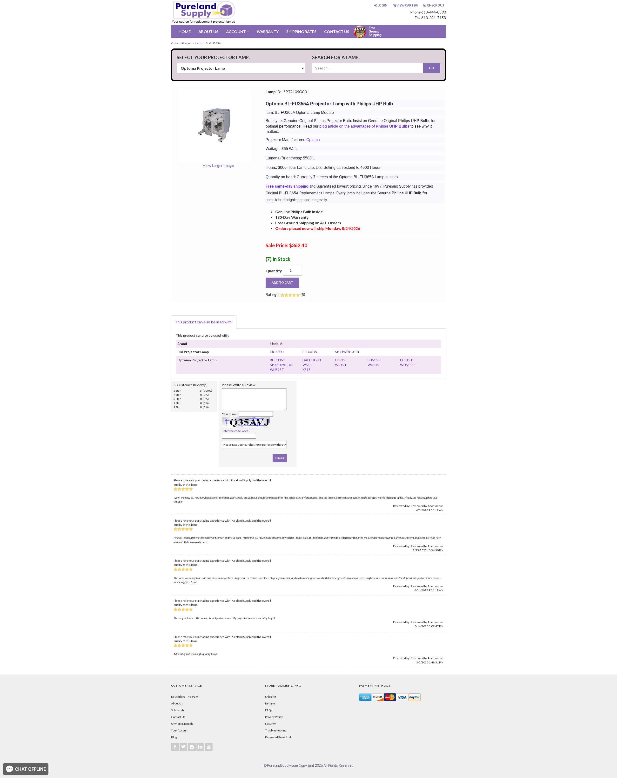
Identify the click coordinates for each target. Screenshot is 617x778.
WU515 (373, 365)
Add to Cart (282, 283)
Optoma (313, 140)
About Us (177, 703)
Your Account (179, 730)
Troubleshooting (275, 730)
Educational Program (184, 696)
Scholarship (178, 710)
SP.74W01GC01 (347, 352)
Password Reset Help (278, 737)
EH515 (340, 360)
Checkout (435, 5)
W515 (307, 365)
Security (270, 723)
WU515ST (408, 365)
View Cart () (407, 5)
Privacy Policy (274, 717)
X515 (306, 370)
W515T (341, 365)
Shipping (270, 696)
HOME (185, 31)
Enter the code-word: (235, 431)
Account (236, 31)
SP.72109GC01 (281, 365)
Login (382, 5)
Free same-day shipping (287, 186)
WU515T (277, 370)
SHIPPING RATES (301, 31)
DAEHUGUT (312, 360)
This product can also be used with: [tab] (204, 322)
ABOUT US (208, 31)
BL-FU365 (277, 360)
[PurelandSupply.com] (226, 12)
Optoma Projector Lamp (186, 43)
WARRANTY (268, 31)
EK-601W (309, 352)
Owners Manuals (182, 723)
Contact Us (178, 717)
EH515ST (375, 360)
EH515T (406, 360)
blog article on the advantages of (363, 126)
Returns (270, 703)
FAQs (268, 710)
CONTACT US (336, 31)
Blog (174, 737)
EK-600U (277, 352)
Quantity (274, 270)
